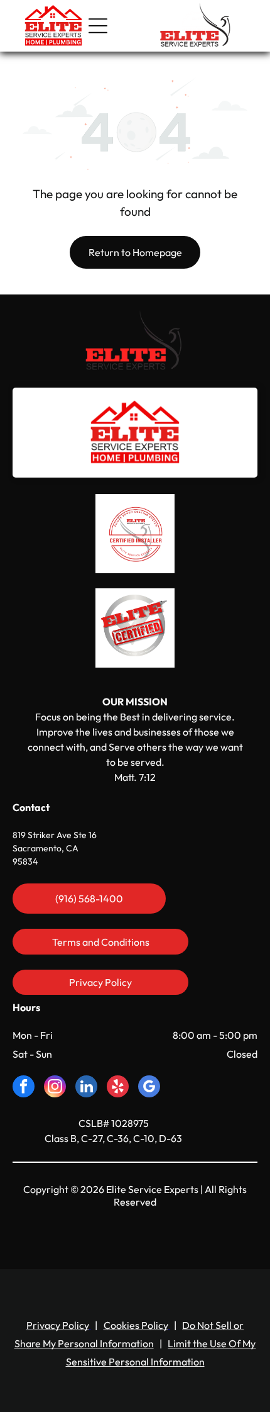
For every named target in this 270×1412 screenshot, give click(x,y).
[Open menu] (98, 25)
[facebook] (24, 1088)
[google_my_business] (149, 1088)
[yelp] (118, 1088)
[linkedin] (86, 1088)
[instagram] (55, 1088)
